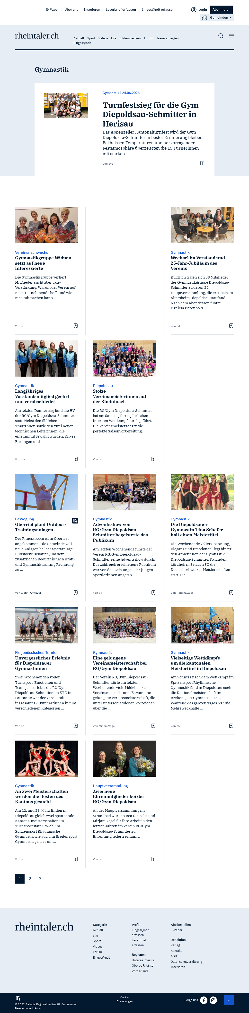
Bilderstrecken (130, 38)
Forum (148, 38)
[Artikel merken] (202, 163)
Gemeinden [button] (219, 17)
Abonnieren (222, 9)
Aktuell (78, 38)
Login (202, 9)
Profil (136, 925)
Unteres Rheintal (143, 960)
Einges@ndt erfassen (158, 9)
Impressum (69, 1004)
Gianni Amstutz (31, 592)
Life (113, 38)
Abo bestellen (181, 925)
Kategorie (100, 925)
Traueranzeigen (167, 38)
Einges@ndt (82, 43)
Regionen (139, 955)
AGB (174, 956)
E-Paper (52, 9)
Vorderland (140, 971)
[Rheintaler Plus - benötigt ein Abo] (75, 520)
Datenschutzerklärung (186, 962)
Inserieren (92, 9)
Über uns (71, 9)
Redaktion (178, 940)
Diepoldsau (103, 385)
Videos (103, 38)
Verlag (175, 945)
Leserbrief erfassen (121, 9)
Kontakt (176, 951)
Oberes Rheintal (143, 965)
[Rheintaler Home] (37, 35)
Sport (91, 38)
